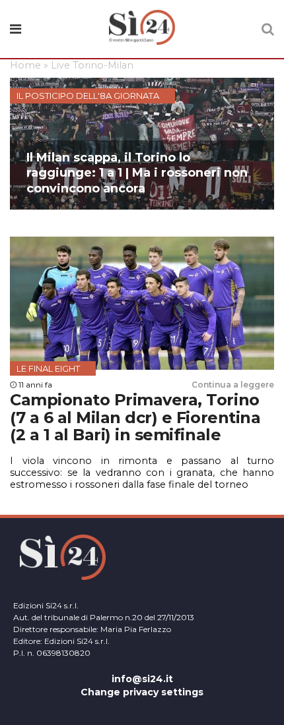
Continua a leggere (233, 385)
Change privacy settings (142, 692)
